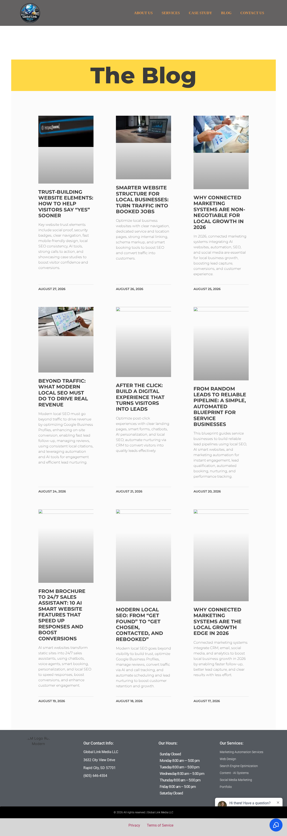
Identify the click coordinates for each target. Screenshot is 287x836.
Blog (226, 13)
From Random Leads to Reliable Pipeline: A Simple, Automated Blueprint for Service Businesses (220, 406)
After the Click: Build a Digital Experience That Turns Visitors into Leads (140, 397)
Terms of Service (160, 825)
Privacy (134, 825)
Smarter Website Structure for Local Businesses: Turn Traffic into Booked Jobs (142, 200)
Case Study (200, 13)
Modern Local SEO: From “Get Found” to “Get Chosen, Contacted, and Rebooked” (139, 624)
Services (171, 13)
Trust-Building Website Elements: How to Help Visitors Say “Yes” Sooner (65, 204)
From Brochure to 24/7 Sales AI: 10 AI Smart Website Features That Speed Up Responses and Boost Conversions (61, 615)
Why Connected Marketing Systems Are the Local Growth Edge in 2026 (217, 621)
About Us (143, 13)
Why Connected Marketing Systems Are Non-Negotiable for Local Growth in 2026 (219, 212)
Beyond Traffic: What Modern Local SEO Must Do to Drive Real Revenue (63, 393)
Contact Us (252, 13)
